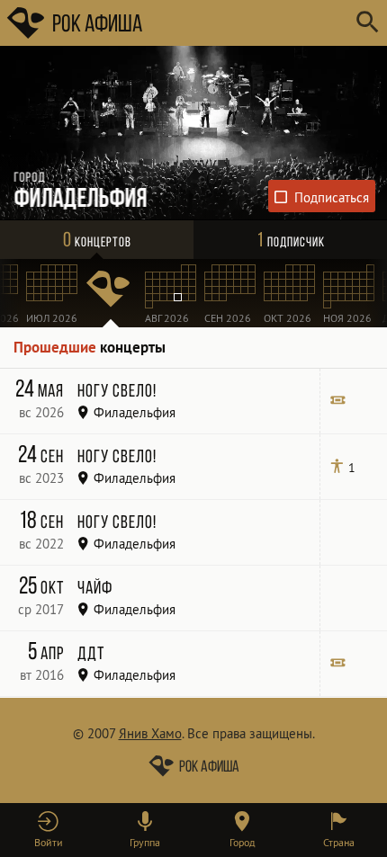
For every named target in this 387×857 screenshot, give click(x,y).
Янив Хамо (150, 733)
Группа (145, 842)
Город (242, 842)
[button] (48, 830)
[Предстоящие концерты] (110, 293)
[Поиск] (366, 23)
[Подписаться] (322, 196)
